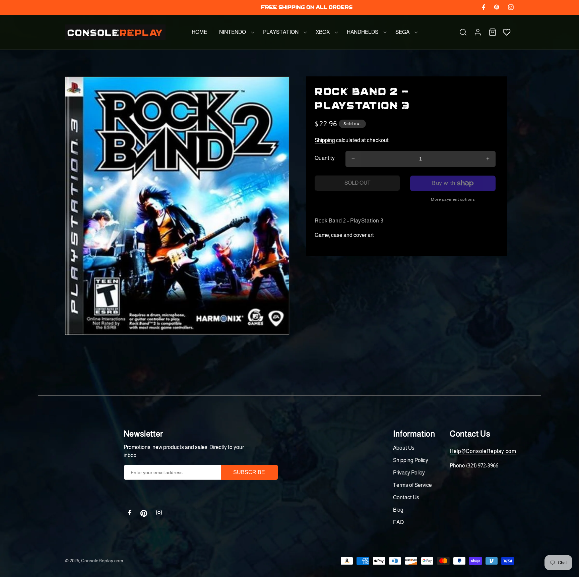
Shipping (325, 140)
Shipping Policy (410, 460)
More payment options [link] (453, 199)
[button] (235, 32)
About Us (403, 448)
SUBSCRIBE (249, 472)
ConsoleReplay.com (102, 560)
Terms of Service (412, 485)
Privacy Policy (409, 472)
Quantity (325, 158)
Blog (398, 510)
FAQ (398, 522)
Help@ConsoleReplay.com (483, 451)
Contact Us (406, 497)
